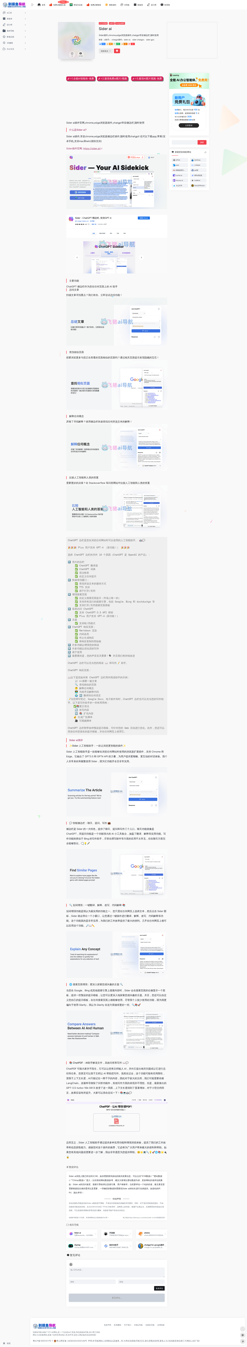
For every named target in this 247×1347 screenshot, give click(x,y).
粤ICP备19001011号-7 (43, 1341)
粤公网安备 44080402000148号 (71, 1341)
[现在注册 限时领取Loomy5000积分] (189, 81)
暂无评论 (75, 1255)
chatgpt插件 (120, 23)
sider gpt (150, 40)
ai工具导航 (103, 23)
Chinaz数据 (78, 1180)
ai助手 (112, 23)
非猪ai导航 (138, 1325)
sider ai (127, 40)
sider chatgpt (138, 40)
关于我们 (127, 1325)
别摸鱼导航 (150, 1325)
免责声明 (107, 1325)
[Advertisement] (192, 40)
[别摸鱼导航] (44, 1327)
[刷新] (205, 152)
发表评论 (159, 1288)
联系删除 (117, 1325)
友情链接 (161, 1325)
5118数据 (146, 1176)
